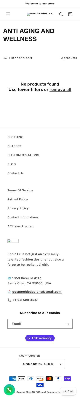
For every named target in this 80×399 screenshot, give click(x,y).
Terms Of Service (20, 190)
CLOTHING (15, 137)
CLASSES (14, 146)
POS (38, 392)
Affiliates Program (20, 226)
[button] (8, 14)
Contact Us (15, 173)
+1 (14, 300)
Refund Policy (17, 199)
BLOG (11, 164)
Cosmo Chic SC (25, 392)
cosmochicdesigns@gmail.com (37, 291)
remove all (60, 89)
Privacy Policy (18, 208)
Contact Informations (22, 217)
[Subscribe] (67, 324)
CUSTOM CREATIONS (23, 155)
